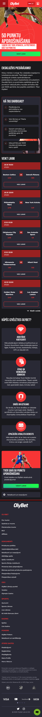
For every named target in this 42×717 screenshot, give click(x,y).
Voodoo (4, 590)
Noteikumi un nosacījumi (11, 553)
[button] (31, 4)
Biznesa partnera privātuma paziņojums (17, 570)
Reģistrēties (6, 651)
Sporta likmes (7, 606)
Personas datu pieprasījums (12, 567)
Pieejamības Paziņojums (11, 573)
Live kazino (6, 626)
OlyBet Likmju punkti (10, 586)
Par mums (5, 520)
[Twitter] (18, 709)
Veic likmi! (21, 184)
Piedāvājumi (6, 647)
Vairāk (37, 679)
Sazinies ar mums (8, 524)
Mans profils (6, 658)
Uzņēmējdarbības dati (10, 549)
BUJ (3, 531)
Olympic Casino (7, 593)
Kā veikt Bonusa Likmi (10, 613)
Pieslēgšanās (6, 654)
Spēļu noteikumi (8, 560)
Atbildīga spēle (7, 556)
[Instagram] (24, 709)
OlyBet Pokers (7, 635)
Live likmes (6, 610)
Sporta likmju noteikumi (11, 563)
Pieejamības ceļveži (9, 577)
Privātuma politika (8, 545)
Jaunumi (5, 603)
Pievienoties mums (9, 527)
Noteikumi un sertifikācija (11, 638)
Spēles (4, 623)
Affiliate (4, 534)
